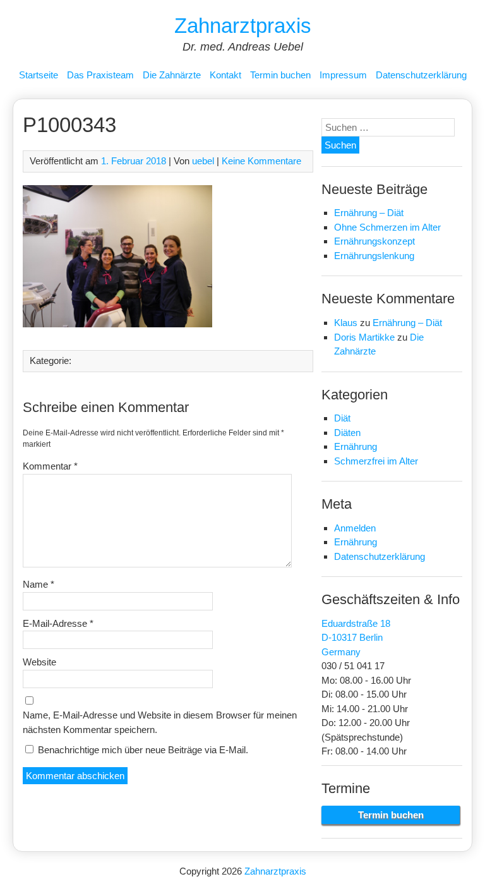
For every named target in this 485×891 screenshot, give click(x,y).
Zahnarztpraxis (242, 25)
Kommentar (50, 466)
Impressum (343, 75)
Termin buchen (280, 75)
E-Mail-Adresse (58, 623)
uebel (203, 160)
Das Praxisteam (100, 75)
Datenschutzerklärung (421, 75)
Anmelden (355, 528)
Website (39, 662)
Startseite (38, 75)
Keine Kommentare (261, 160)
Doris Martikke (364, 337)
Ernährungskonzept (374, 241)
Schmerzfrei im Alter (376, 461)
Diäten (347, 432)
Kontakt (225, 75)
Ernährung (355, 446)
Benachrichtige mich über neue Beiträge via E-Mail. (143, 749)
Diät (342, 418)
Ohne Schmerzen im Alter (387, 227)
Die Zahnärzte (172, 75)
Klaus (345, 322)
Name (38, 584)
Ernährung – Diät (369, 212)
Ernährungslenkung (374, 255)
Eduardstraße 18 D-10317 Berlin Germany (355, 637)
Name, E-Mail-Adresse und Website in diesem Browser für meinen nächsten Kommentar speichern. (160, 722)
